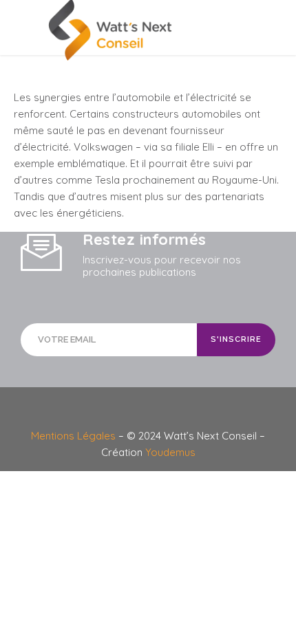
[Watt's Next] (148, 30)
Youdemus (170, 452)
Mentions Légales (74, 435)
